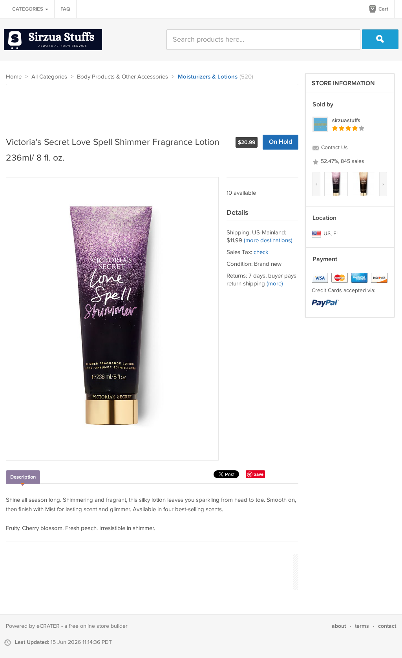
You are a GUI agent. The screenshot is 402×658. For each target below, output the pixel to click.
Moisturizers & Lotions (208, 76)
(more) (275, 283)
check (261, 252)
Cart (382, 9)
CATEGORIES (28, 9)
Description (23, 477)
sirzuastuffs (346, 120)
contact (387, 626)
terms (362, 626)
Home (14, 76)
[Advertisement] (149, 106)
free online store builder (98, 626)
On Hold (280, 142)
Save (258, 474)
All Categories (49, 76)
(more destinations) (268, 240)
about (339, 626)
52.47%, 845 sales (341, 161)
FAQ (65, 9)
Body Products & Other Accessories (122, 76)
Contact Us (334, 147)
